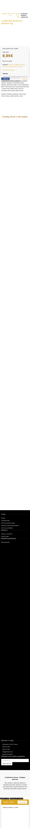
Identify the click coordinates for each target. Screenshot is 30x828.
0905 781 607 (6, 749)
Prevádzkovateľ (5, 520)
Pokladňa (22, 802)
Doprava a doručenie (6, 534)
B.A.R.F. (14, 13)
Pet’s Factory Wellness (7, 528)
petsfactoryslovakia (7, 754)
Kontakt (3, 518)
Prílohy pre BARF (14, 64)
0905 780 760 (6, 746)
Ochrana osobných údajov (8, 523)
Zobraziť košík (4, 798)
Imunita (4, 66)
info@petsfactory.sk (7, 751)
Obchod (6, 13)
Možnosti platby (5, 542)
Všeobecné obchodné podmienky (10, 525)
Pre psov (22, 64)
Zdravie (20, 66)
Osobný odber (5, 536)
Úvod (2, 13)
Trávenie (10, 66)
